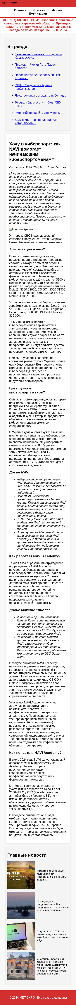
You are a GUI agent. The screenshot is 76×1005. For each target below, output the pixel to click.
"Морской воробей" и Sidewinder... (38, 112)
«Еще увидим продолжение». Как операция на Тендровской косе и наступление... (53, 905)
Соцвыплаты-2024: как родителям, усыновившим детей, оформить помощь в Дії (52, 936)
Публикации (38, 13)
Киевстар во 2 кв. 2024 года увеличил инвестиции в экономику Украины (51, 875)
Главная (20, 10)
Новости (38, 10)
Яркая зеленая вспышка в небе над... (40, 95)
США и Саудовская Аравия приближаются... (33, 87)
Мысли (56, 10)
